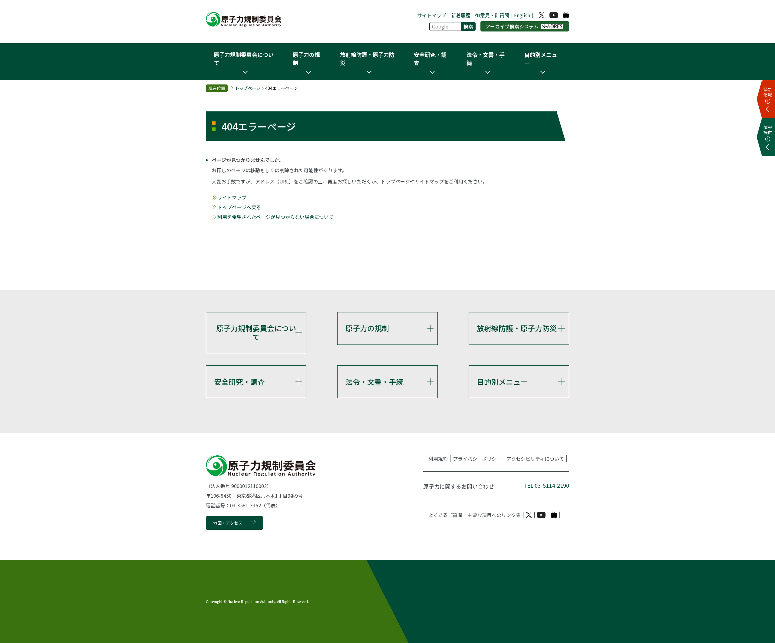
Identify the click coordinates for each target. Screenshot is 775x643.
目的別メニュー (502, 381)
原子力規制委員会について (256, 332)
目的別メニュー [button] (540, 59)
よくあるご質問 (445, 515)
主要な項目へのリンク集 (494, 515)
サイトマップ (431, 15)
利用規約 (438, 458)
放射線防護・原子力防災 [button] (367, 59)
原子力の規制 (367, 328)
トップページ (247, 88)
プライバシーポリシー (477, 458)
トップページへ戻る (239, 207)
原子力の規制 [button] (306, 59)
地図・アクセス (227, 523)
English (522, 15)
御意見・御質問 (492, 15)
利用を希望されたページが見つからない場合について (275, 216)
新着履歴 (460, 15)
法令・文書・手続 (374, 381)
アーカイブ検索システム (512, 26)
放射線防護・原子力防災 (517, 328)
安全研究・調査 (239, 381)
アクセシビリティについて (535, 458)
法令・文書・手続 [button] (486, 59)
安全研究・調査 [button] (430, 59)
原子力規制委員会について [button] (244, 59)
